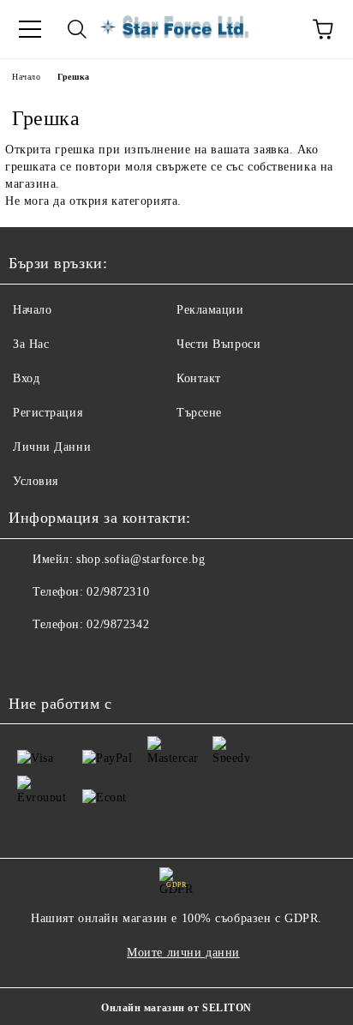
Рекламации (210, 309)
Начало (26, 76)
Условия (35, 481)
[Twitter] (68, 659)
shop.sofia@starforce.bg (140, 559)
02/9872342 (118, 624)
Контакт (198, 378)
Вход (26, 378)
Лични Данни (52, 447)
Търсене (199, 412)
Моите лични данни (183, 952)
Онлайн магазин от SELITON (176, 1008)
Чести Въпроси (218, 344)
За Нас (31, 344)
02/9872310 (118, 591)
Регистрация (47, 412)
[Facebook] (31, 659)
